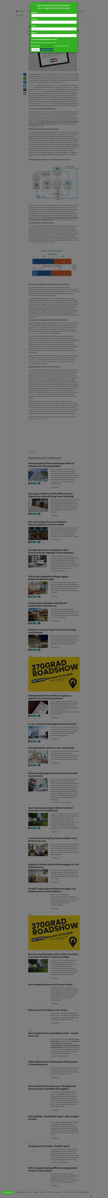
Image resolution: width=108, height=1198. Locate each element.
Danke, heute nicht (46, 50)
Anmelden (35, 50)
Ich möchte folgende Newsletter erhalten (44, 39)
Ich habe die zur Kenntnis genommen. (51, 46)
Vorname (34, 12)
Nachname (34, 19)
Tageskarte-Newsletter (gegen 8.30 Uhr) (45, 42)
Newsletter (8, 1192)
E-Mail (33, 26)
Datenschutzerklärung (47, 46)
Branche (33, 33)
